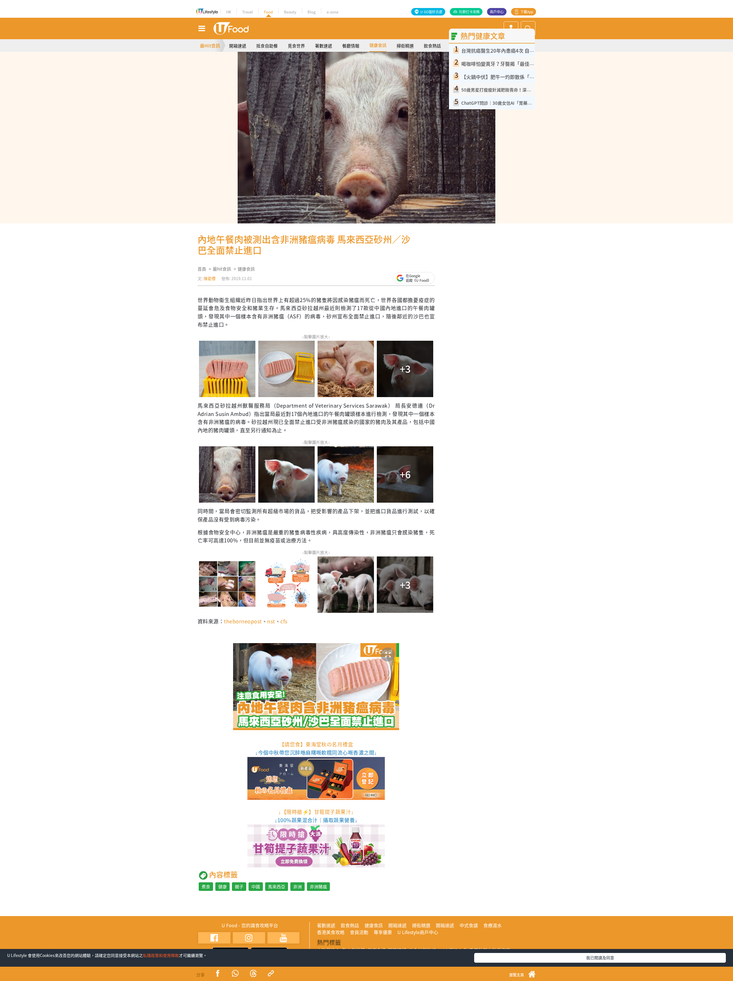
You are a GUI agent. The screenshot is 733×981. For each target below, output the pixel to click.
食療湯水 (492, 925)
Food (268, 12)
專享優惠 (383, 932)
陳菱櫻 (210, 278)
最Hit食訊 (210, 45)
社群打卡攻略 (469, 11)
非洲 (297, 886)
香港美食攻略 (330, 932)
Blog (312, 12)
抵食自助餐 (267, 46)
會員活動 (359, 932)
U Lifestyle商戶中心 (417, 932)
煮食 (206, 886)
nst (271, 621)
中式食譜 (469, 925)
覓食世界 (296, 46)
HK (228, 12)
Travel (247, 12)
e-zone (332, 12)
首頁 (202, 269)
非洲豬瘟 (318, 886)
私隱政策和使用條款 (161, 955)
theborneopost (243, 621)
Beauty (290, 12)
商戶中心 (497, 11)
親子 (239, 886)
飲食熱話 (432, 46)
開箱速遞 (237, 46)
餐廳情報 (350, 46)
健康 (222, 886)
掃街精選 (405, 46)
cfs (283, 621)
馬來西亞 (276, 886)
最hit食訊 (222, 269)
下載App (526, 11)
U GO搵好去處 (431, 11)
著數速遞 (323, 46)
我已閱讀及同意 (600, 957)
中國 (255, 886)
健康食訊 (378, 45)
